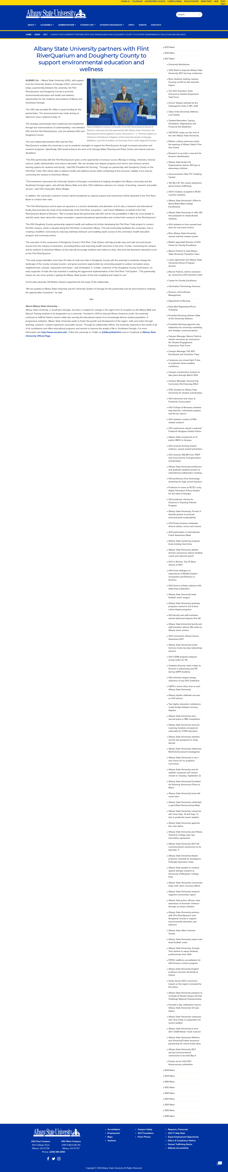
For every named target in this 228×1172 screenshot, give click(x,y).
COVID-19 (125, 1)
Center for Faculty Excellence (182, 281)
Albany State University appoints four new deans (184, 824)
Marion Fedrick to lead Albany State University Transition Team (183, 252)
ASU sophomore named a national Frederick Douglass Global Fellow (184, 429)
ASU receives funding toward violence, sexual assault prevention (185, 447)
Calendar (137, 1)
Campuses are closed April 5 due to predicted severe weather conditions (184, 363)
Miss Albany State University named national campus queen (183, 235)
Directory (206, 1)
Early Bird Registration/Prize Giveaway (182, 308)
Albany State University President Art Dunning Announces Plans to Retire (184, 784)
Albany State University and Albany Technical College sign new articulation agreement (185, 835)
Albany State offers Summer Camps (181, 932)
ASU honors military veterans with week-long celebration (184, 587)
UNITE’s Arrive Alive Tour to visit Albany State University (184, 688)
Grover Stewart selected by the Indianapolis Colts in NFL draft (183, 104)
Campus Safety (145, 1129)
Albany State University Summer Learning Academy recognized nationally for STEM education (184, 728)
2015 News (170, 47)
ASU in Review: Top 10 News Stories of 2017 (182, 563)
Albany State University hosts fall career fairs (184, 795)
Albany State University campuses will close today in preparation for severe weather (184, 1020)
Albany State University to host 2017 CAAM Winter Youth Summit (184, 1030)
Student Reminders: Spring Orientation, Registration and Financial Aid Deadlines (182, 124)
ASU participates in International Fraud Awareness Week (184, 533)
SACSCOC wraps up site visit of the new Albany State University (183, 134)
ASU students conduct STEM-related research (182, 421)
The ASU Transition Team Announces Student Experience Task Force (183, 94)
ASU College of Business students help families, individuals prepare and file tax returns (184, 410)
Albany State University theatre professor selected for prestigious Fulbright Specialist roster (184, 859)
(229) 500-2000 (57, 1152)
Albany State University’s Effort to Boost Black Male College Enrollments (184, 204)
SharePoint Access (155, 1)
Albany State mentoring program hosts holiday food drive (184, 542)
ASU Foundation (146, 1133)
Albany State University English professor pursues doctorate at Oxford (183, 972)
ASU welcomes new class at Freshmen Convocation (181, 400)
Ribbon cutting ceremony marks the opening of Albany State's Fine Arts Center (184, 144)
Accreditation (113, 1129)
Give (216, 1)
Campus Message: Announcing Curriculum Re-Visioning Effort (183, 382)
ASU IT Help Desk (176, 1133)
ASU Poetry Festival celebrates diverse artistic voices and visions (184, 525)
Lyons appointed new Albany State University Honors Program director (185, 263)
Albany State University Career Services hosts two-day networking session (185, 648)
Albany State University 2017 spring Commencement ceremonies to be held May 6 (182, 1052)
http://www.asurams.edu (54, 332)
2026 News (170, 1116)
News (37, 34)
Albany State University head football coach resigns (182, 596)
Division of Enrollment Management (179, 293)
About (31, 25)
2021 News (170, 1087)
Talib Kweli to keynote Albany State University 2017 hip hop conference (185, 71)
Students (111, 1141)
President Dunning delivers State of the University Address (184, 317)
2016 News (170, 53)
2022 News (170, 1093)
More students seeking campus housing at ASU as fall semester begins (183, 82)
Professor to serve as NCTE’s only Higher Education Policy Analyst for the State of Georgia (184, 490)
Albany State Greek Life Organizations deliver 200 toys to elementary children (184, 165)
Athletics (156, 25)
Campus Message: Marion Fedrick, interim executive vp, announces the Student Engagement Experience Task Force (185, 341)
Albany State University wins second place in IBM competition (184, 717)
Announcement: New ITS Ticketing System (185, 175)
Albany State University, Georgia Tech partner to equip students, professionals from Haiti (183, 951)
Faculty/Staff (191, 1)
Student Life (87, 25)
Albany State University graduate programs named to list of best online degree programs (184, 606)
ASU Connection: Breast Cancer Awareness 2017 (183, 637)
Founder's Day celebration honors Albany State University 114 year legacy (184, 1008)
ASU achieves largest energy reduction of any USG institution (183, 679)
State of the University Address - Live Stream (183, 113)
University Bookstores (179, 64)
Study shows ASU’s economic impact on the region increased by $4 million (184, 984)
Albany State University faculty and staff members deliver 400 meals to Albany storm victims (185, 627)
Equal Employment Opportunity (183, 1137)
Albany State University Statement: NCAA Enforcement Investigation (185, 750)
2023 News (170, 1099)
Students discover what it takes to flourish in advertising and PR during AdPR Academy (184, 669)
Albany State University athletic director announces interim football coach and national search (185, 553)
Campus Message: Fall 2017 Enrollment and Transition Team (183, 353)
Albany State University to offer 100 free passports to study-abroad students (185, 216)
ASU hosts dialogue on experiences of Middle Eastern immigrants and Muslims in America (182, 575)
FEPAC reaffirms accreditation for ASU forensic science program (184, 961)
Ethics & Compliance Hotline (182, 1141)
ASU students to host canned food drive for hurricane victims (184, 226)
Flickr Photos (144, 1137)
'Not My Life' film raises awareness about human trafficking (185, 184)
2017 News (170, 59)
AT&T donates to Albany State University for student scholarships (185, 391)
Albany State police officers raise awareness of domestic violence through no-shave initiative (184, 903)
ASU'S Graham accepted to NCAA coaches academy (184, 193)
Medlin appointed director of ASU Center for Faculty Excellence (184, 243)
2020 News (170, 1082)
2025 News (170, 1110)
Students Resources (111, 25)
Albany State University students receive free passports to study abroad (184, 740)
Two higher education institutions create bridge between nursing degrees (184, 707)
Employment (113, 1133)
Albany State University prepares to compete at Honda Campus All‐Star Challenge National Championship (185, 996)
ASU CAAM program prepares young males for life (182, 658)
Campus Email (175, 1)
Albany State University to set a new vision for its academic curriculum (183, 761)
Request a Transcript (178, 1129)
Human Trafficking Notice (180, 1144)
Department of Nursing (179, 301)
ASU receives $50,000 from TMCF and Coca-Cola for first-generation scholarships (184, 458)
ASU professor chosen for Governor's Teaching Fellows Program (182, 502)
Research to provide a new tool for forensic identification (184, 155)
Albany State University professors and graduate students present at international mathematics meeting (185, 470)
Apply (131, 25)
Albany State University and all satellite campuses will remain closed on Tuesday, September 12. (184, 773)
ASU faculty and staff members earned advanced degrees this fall (184, 616)
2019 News (170, 1076)
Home (28, 34)
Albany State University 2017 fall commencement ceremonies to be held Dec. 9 (184, 847)
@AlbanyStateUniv (111, 332)
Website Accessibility (178, 1148)
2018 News (170, 1070)
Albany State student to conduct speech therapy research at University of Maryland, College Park (183, 872)
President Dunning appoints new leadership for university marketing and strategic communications (185, 327)
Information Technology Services (184, 286)
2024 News (170, 1105)
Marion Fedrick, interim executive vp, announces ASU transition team (185, 273)
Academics (46, 25)
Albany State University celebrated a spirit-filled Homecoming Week (184, 804)
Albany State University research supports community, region (184, 893)
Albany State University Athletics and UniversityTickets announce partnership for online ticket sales (184, 1040)
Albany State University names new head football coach (185, 941)
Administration (66, 25)
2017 (45, 34)
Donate (143, 25)
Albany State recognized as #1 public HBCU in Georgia (182, 438)
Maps (110, 1137)
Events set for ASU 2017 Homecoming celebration (180, 1063)
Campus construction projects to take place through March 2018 (184, 373)
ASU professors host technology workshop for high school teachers (185, 480)
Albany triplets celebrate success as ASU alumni (184, 697)
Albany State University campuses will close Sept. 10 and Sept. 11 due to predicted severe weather (184, 814)
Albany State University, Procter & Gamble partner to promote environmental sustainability (184, 514)
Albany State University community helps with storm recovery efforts (185, 884)
